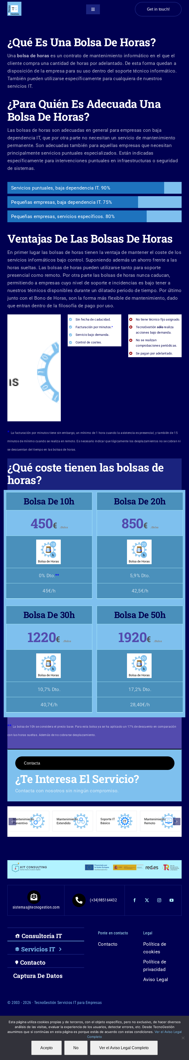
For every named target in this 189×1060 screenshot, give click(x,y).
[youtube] (171, 900)
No (76, 1048)
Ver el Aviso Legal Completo (124, 1048)
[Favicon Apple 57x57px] (14, 4)
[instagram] (159, 900)
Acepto (46, 1048)
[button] (12, 821)
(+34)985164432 (103, 900)
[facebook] (135, 900)
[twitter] (147, 900)
